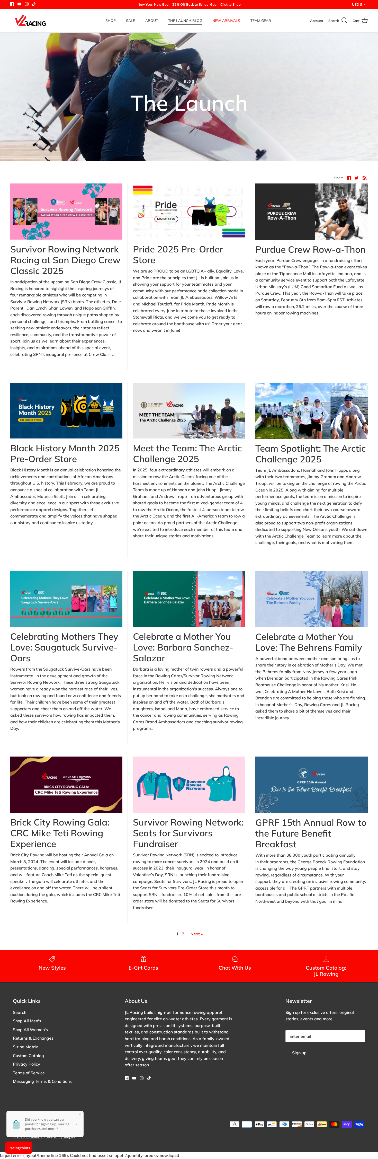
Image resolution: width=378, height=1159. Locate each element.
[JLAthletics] (30, 20)
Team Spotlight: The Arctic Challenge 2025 (310, 454)
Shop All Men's (27, 1020)
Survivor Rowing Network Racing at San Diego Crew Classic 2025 (65, 259)
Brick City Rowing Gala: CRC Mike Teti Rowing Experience (59, 832)
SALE (130, 20)
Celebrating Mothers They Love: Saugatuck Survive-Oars (64, 647)
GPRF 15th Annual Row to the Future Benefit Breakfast (310, 833)
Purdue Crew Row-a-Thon (310, 249)
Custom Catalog (28, 1055)
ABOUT (151, 20)
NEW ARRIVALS (226, 20)
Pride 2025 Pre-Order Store (178, 254)
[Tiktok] (34, 4)
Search (19, 1012)
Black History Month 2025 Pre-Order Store (65, 453)
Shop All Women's (30, 1029)
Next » (197, 933)
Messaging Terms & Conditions (42, 1081)
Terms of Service (29, 1072)
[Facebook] (12, 4)
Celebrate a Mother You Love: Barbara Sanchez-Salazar (183, 647)
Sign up (299, 1052)
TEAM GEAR (260, 20)
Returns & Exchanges (33, 1038)
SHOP (110, 20)
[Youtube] (19, 4)
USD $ (357, 4)
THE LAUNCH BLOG (185, 20)
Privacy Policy (26, 1064)
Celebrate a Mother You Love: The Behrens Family (308, 642)
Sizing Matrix (25, 1046)
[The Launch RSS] (365, 177)
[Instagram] (27, 4)
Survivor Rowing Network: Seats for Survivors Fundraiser (188, 832)
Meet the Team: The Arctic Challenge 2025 (187, 453)
